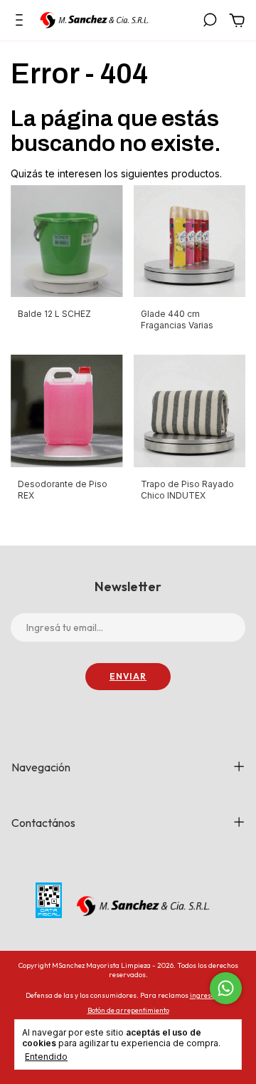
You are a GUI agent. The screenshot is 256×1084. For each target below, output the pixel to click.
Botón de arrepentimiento (128, 1010)
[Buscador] (209, 22)
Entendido (46, 1056)
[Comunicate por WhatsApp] (226, 988)
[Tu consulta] (234, 22)
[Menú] (22, 22)
